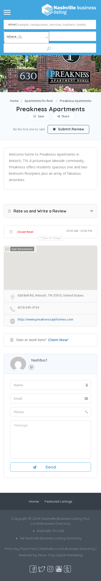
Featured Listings (58, 501)
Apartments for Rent (39, 101)
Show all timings (51, 238)
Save (40, 116)
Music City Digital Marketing (60, 555)
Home (14, 101)
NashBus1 (39, 360)
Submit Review (70, 129)
